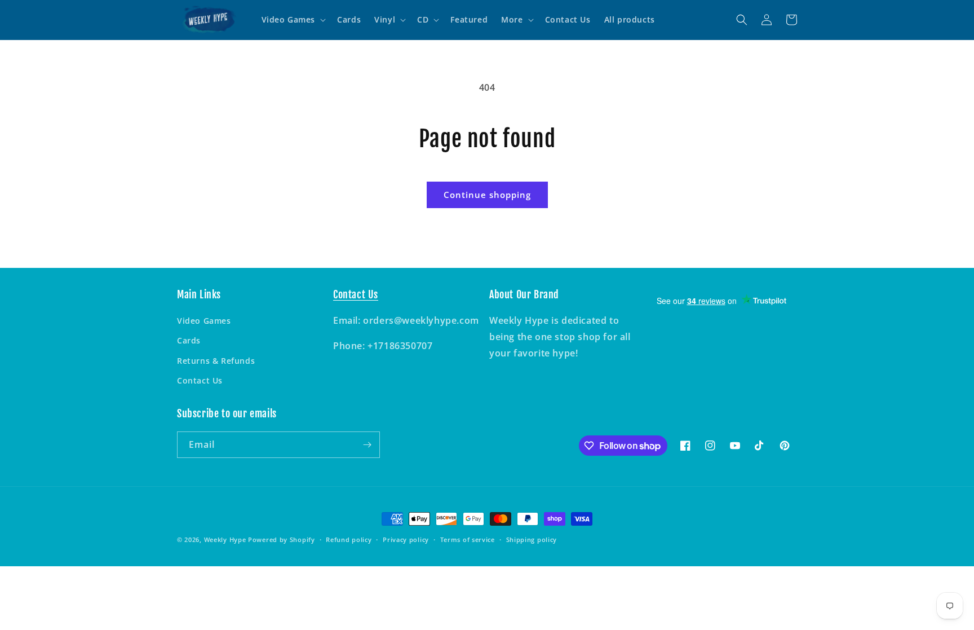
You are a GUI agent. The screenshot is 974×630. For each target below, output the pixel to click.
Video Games (204, 320)
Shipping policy (531, 539)
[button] (293, 20)
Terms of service (467, 539)
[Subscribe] (367, 444)
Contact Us (200, 380)
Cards (189, 340)
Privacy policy (406, 539)
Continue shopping (487, 194)
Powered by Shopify (281, 539)
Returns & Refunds (216, 360)
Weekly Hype (225, 539)
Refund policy (348, 539)
